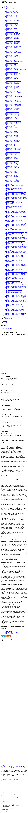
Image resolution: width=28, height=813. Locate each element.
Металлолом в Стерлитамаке (13, 149)
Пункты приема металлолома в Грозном (16, 216)
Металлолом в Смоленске (12, 143)
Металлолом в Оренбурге (12, 114)
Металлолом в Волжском (12, 35)
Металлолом (6, 7)
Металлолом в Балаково (12, 21)
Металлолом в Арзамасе (12, 16)
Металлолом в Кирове (11, 64)
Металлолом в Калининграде (13, 59)
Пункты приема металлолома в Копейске (16, 246)
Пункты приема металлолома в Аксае (15, 186)
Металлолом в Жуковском (12, 50)
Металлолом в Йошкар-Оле (13, 56)
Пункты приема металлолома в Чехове (15, 308)
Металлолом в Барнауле (12, 24)
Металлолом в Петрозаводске (13, 122)
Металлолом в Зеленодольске (13, 52)
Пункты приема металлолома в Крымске (16, 251)
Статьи (5, 321)
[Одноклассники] (6, 636)
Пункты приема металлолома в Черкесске (16, 306)
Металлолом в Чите (11, 170)
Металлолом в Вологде (12, 37)
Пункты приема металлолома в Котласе (16, 247)
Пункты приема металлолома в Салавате (16, 286)
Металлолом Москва (11, 10)
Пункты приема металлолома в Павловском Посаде (14, 276)
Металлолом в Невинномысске (14, 94)
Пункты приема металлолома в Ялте (15, 314)
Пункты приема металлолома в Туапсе (15, 300)
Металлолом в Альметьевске (13, 14)
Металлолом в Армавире (12, 17)
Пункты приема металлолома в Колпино (16, 244)
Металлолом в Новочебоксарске (14, 106)
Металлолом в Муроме (12, 87)
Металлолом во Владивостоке (13, 177)
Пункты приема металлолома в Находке (16, 265)
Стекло (5, 317)
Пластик (5, 315)
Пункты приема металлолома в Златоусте (16, 232)
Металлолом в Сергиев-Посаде (14, 140)
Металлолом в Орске (11, 118)
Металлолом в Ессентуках (12, 48)
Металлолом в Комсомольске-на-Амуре (16, 69)
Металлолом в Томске (11, 155)
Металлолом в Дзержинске (13, 41)
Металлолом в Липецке (12, 78)
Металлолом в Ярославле (12, 176)
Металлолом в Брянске (12, 32)
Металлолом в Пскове (11, 123)
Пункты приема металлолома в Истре (15, 237)
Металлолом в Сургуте (12, 150)
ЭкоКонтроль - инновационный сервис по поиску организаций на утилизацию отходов (13, 778)
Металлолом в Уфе (11, 162)
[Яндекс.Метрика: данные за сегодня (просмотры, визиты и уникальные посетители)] (5, 811)
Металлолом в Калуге (11, 60)
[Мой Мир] (8, 636)
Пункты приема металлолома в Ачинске (16, 195)
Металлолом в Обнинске (12, 110)
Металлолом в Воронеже (12, 38)
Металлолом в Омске (11, 113)
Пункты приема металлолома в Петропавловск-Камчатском (14, 280)
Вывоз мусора (6, 319)
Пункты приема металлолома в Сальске (16, 287)
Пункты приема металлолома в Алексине (16, 190)
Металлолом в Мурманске (12, 86)
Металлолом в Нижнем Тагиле (13, 100)
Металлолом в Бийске (11, 29)
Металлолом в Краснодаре (12, 74)
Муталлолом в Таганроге (12, 181)
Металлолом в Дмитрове (12, 43)
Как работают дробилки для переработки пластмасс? (13, 766)
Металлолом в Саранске (12, 135)
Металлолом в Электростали (13, 174)
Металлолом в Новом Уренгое (13, 103)
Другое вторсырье (7, 318)
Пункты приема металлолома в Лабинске (16, 254)
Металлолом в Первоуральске (13, 121)
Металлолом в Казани (11, 57)
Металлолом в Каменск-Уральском (14, 61)
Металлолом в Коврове (12, 66)
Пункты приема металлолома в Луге (15, 256)
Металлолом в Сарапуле (12, 136)
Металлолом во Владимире (13, 180)
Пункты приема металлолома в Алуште (16, 192)
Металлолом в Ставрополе (12, 146)
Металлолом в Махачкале (12, 83)
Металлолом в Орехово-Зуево (13, 115)
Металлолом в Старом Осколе (13, 148)
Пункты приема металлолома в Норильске (16, 272)
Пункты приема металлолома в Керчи (15, 241)
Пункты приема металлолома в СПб (15, 284)
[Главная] (3, 1)
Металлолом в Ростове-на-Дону (14, 130)
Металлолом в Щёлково (12, 172)
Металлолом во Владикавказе (13, 179)
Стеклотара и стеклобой (12, 632)
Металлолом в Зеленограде (13, 51)
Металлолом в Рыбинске (12, 132)
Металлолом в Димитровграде (13, 42)
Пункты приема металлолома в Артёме (16, 194)
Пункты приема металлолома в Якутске (16, 313)
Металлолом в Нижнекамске (13, 97)
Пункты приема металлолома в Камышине (16, 238)
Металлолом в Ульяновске (12, 159)
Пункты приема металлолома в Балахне (16, 197)
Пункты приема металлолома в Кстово (15, 252)
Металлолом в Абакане (12, 12)
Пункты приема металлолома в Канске (15, 239)
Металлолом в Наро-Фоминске (14, 92)
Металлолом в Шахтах (11, 171)
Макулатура (6, 6)
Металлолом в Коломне (12, 68)
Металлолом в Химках (11, 166)
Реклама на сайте (5, 809)
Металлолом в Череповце (12, 168)
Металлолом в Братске (11, 30)
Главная (5, 5)
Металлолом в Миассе (11, 85)
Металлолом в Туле (11, 157)
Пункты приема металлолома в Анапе (15, 193)
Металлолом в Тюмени (12, 158)
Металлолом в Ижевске (12, 55)
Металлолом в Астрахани (12, 20)
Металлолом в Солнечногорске (14, 144)
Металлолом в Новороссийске (13, 105)
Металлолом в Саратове (12, 137)
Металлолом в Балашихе (12, 23)
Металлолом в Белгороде (12, 26)
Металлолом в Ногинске (12, 109)
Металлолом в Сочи (11, 145)
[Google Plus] (10, 636)
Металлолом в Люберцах (12, 79)
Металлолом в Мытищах (12, 88)
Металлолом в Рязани (11, 134)
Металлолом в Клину (11, 65)
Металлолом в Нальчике (12, 91)
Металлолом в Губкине (12, 39)
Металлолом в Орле (11, 117)
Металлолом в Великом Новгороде (14, 33)
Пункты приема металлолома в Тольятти (16, 299)
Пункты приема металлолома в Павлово (16, 274)
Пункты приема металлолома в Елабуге (16, 225)
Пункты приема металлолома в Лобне (15, 255)
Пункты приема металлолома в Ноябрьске (16, 273)
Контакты (5, 322)
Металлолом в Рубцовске (12, 131)
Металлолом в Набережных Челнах (15, 90)
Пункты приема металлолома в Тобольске (16, 297)
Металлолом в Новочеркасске (13, 108)
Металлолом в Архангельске (13, 19)
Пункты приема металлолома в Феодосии (16, 301)
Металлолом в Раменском (12, 127)
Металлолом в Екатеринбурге (13, 46)
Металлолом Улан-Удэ (11, 11)
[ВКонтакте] (2, 636)
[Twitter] (4, 636)
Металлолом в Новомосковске (13, 104)
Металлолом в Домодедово (13, 45)
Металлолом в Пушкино (12, 125)
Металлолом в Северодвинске (13, 139)
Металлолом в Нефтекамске (13, 95)
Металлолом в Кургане (12, 75)
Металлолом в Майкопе (12, 82)
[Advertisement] (14, 703)
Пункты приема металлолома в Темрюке (16, 296)
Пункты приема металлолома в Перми (15, 278)
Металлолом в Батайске (12, 25)
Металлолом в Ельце (11, 47)
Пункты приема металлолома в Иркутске (16, 235)
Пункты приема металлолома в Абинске (16, 185)
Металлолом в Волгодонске (13, 34)
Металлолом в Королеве (12, 70)
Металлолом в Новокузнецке (13, 101)
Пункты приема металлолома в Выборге (16, 211)
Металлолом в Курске (11, 77)
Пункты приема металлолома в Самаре (15, 288)
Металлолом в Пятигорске (12, 126)
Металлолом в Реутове (11, 128)
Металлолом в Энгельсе (12, 175)
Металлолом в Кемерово (12, 63)
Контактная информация (7, 808)
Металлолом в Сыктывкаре (13, 152)
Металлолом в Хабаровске (12, 163)
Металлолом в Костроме (12, 72)
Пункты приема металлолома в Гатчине (16, 212)
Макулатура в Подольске (12, 8)
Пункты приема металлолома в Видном (16, 204)
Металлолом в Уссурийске (12, 161)
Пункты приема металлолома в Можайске (16, 263)
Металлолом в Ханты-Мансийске (14, 164)
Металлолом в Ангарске (12, 15)
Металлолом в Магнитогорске (13, 81)
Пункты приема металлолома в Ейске (15, 224)
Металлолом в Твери (11, 154)
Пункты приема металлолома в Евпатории (16, 223)
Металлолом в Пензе (11, 119)
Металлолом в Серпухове (12, 141)
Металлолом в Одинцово (12, 112)
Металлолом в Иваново (12, 54)
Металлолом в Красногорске (13, 73)
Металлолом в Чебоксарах (12, 167)
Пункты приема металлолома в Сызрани (16, 295)
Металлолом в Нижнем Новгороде (14, 99)
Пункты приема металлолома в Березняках (16, 198)
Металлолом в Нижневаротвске (14, 96)
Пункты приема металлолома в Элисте (15, 309)
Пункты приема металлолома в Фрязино (16, 303)
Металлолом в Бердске (11, 28)
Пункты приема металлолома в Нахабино (16, 264)
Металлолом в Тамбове (12, 153)
